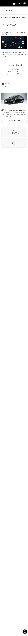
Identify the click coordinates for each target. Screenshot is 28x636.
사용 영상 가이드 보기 (14, 121)
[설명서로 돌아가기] (3, 10)
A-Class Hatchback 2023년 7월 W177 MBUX (16, 17)
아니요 (18, 71)
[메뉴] (3, 3)
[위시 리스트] (19, 3)
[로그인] (24, 3)
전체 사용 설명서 (5, 17)
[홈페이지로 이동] (14, 3)
